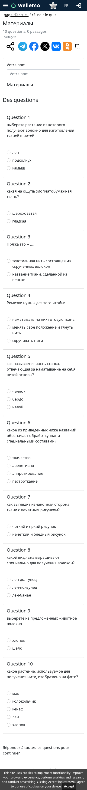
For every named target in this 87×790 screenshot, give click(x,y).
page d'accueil (16, 14)
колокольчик (24, 701)
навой (17, 407)
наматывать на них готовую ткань (43, 319)
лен (15, 152)
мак (15, 693)
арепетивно (23, 465)
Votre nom (16, 64)
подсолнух (21, 160)
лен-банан (21, 595)
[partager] (10, 46)
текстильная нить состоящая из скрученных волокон (41, 263)
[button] (79, 5)
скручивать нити (27, 340)
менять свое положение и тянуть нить (42, 330)
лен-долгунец (24, 579)
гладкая (19, 221)
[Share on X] (45, 45)
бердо (17, 399)
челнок (18, 391)
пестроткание (25, 481)
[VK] (56, 45)
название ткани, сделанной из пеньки (39, 277)
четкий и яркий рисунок (34, 526)
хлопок (18, 640)
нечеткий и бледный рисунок (38, 534)
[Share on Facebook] (34, 45)
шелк (17, 648)
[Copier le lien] (78, 46)
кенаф (17, 709)
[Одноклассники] (67, 45)
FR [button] (66, 5)
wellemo (29, 5)
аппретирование (27, 473)
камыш (18, 168)
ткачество (21, 457)
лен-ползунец (24, 587)
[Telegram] (22, 45)
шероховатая (24, 213)
